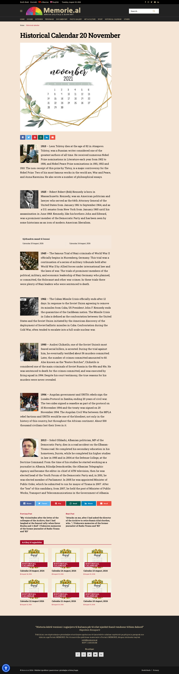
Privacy (156, 670)
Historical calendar (113, 19)
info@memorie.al (89, 640)
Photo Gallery (76, 19)
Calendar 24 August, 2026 (79, 243)
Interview (39, 19)
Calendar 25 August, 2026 (33, 243)
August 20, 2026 (90, 574)
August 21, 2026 (26, 604)
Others (127, 19)
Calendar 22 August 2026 (32, 601)
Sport (100, 19)
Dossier (30, 19)
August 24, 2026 (26, 574)
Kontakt (33, 2)
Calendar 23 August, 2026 (95, 570)
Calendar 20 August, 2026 (95, 601)
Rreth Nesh (24, 2)
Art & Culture (89, 19)
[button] (5, 668)
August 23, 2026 (58, 574)
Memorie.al (25, 670)
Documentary (61, 19)
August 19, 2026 (90, 604)
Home (22, 19)
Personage (49, 19)
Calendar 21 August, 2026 (64, 601)
